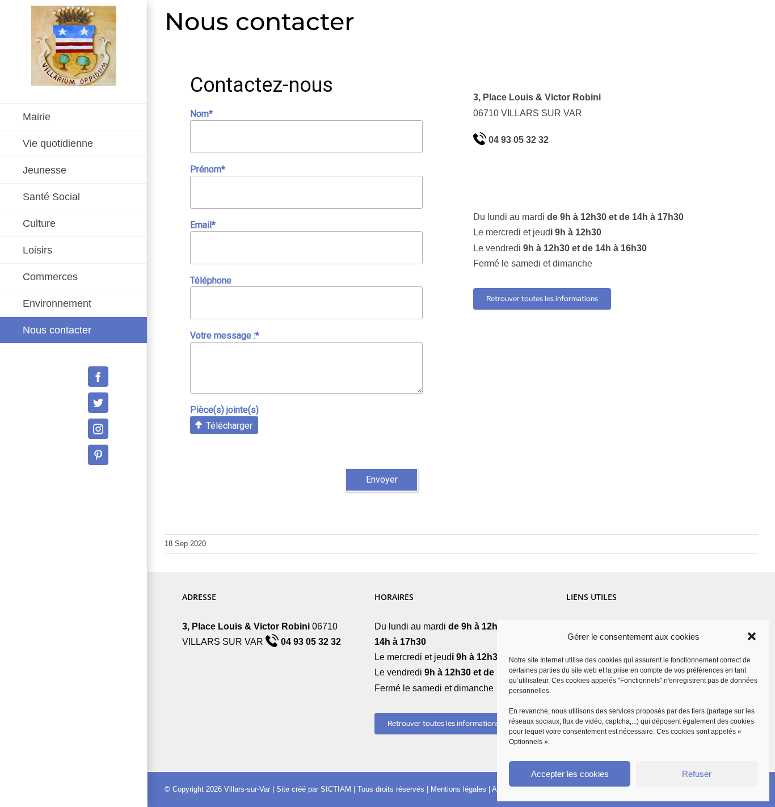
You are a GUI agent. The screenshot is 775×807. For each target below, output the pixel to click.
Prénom (207, 169)
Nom (201, 113)
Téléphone (210, 280)
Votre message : (224, 335)
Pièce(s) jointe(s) (224, 409)
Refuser (696, 774)
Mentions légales (458, 789)
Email (203, 224)
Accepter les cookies (570, 774)
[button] (751, 636)
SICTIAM (336, 789)
